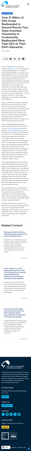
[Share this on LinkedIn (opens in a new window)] (23, 59)
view (15, 245)
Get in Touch (7, 405)
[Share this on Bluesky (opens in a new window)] (11, 59)
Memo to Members (7, 13)
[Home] (11, 4)
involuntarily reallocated (12, 128)
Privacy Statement (11, 447)
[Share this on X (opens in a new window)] (15, 59)
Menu (28, 4)
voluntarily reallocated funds (16, 130)
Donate (5, 427)
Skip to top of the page (28, 448)
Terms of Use (21, 447)
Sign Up (5, 396)
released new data (13, 69)
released (6, 207)
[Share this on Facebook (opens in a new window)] (19, 59)
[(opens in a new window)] (3, 414)
